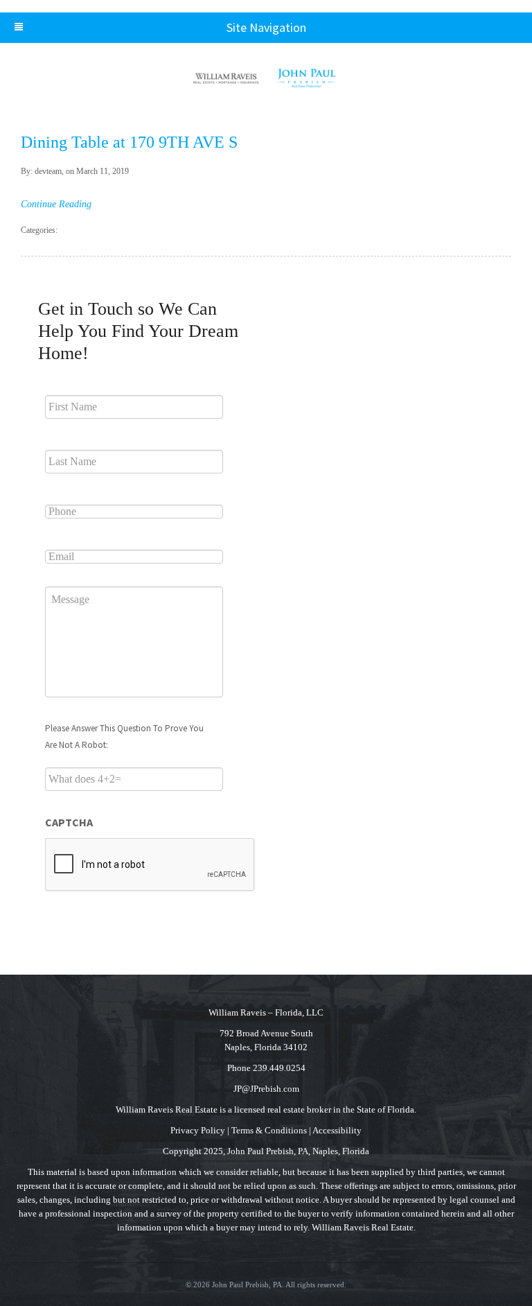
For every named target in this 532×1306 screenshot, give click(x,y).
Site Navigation (266, 27)
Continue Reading (56, 204)
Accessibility (337, 1130)
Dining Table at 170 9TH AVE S (129, 142)
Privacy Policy (197, 1130)
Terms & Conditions (269, 1130)
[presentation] (150, 865)
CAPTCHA (69, 822)
